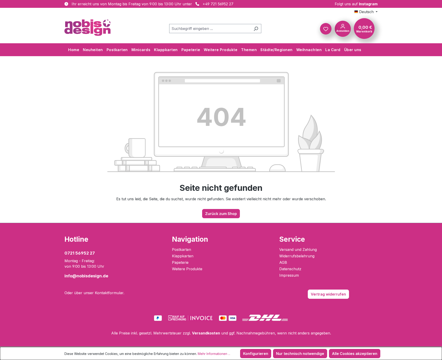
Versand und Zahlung (298, 249)
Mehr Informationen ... (214, 354)
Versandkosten (206, 333)
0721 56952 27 (79, 253)
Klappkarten (182, 256)
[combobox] (210, 28)
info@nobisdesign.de (86, 275)
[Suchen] (255, 28)
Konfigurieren (255, 353)
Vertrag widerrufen (328, 294)
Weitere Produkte (187, 269)
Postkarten (181, 249)
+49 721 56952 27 (218, 4)
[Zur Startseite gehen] (87, 27)
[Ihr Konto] (343, 28)
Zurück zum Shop (221, 213)
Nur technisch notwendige (300, 353)
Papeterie (180, 262)
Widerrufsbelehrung (296, 256)
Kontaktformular (109, 292)
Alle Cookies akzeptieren (354, 353)
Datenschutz (290, 269)
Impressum (289, 275)
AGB (283, 262)
